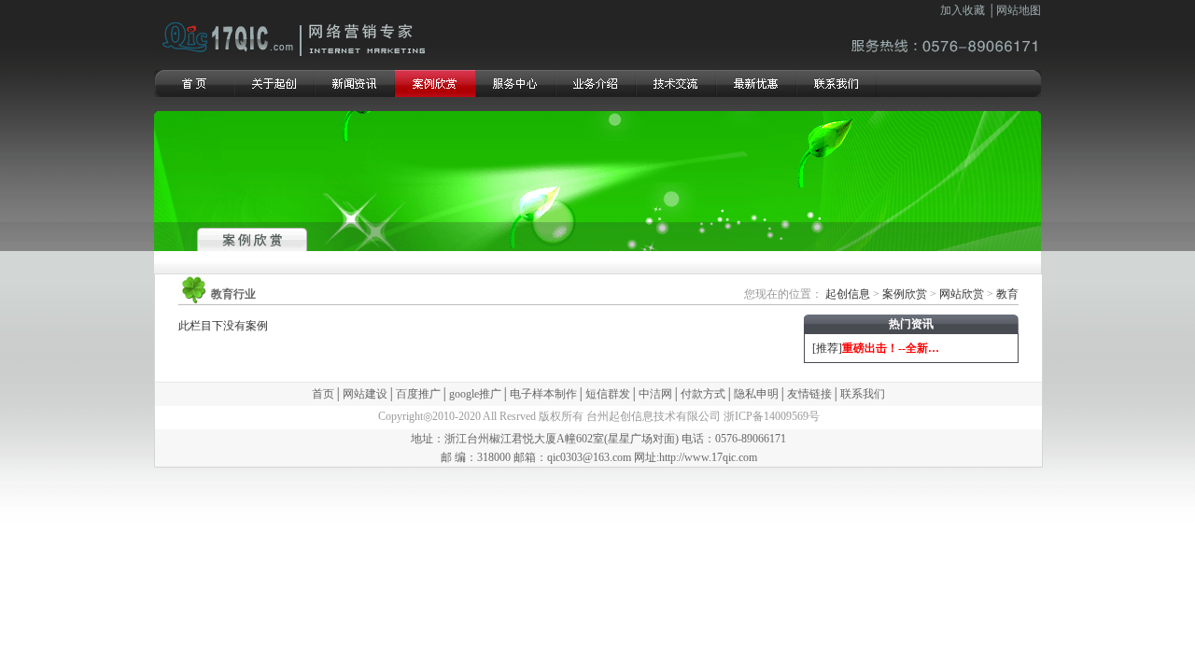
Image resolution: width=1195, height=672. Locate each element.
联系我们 (862, 393)
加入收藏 (962, 10)
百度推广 (418, 393)
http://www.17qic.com (708, 457)
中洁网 (655, 393)
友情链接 (809, 393)
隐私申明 (756, 393)
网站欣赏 (961, 294)
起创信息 (847, 294)
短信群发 (607, 393)
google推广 (475, 393)
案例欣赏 (904, 294)
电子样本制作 (543, 393)
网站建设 (365, 393)
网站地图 (1018, 10)
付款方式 (703, 393)
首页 (323, 393)
